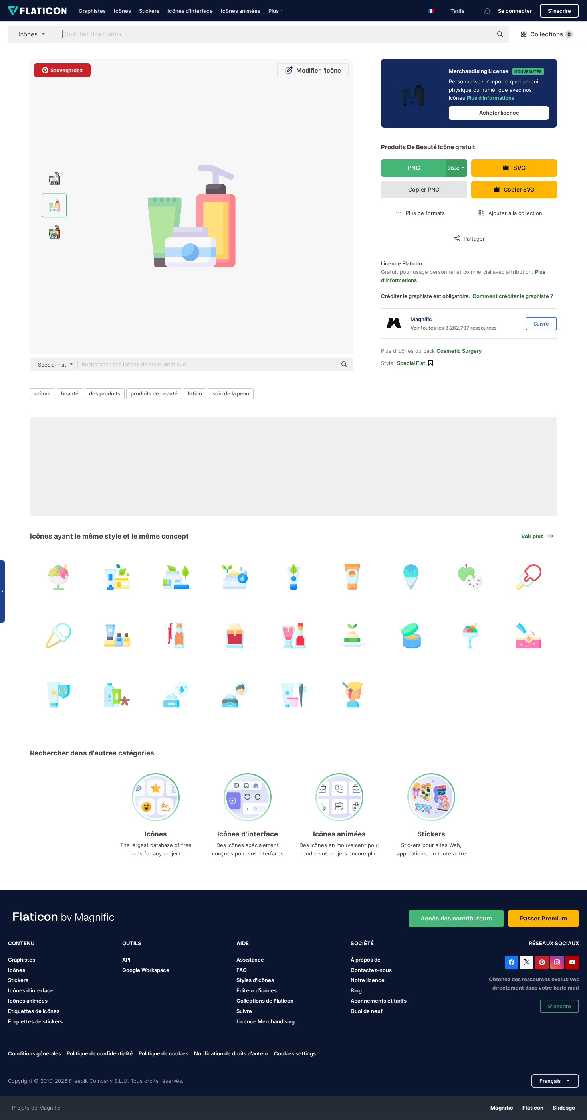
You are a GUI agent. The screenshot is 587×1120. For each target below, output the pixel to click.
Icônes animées (240, 11)
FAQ (241, 970)
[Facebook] (511, 962)
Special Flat (411, 363)
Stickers (149, 11)
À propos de (366, 959)
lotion (195, 393)
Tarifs (457, 11)
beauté (70, 393)
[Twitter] (526, 962)
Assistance (250, 959)
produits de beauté (154, 393)
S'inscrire (559, 11)
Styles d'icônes (255, 980)
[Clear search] (482, 34)
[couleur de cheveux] (293, 694)
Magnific (501, 1107)
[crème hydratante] (235, 577)
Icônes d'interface (190, 11)
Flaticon (532, 1107)
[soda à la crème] (176, 636)
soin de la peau (230, 393)
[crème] (176, 577)
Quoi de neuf (367, 1011)
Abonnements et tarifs (379, 1001)
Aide (242, 943)
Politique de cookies (163, 1053)
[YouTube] (572, 962)
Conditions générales (34, 1053)
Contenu (21, 943)
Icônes (122, 11)
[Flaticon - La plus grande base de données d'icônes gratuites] (37, 10)
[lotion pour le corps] (117, 694)
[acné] (529, 636)
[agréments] (117, 636)
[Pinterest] (542, 962)
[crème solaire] (352, 577)
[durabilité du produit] (411, 636)
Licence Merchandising (265, 1021)
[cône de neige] (411, 577)
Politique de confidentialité (100, 1053)
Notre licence (368, 980)
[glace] (58, 577)
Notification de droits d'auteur (231, 1053)
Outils (131, 943)
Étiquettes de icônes (33, 1011)
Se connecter (515, 11)
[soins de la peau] (117, 577)
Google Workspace (145, 970)
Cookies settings (295, 1054)
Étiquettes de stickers (35, 1021)
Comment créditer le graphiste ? (512, 296)
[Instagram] (557, 962)
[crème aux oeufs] (293, 636)
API (126, 959)
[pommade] (235, 694)
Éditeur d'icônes (256, 990)
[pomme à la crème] (470, 577)
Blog (356, 990)
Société (362, 943)
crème (42, 393)
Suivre (244, 1011)
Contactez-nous (371, 970)
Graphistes (92, 11)
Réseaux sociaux (554, 943)
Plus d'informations (490, 98)
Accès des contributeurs (456, 918)
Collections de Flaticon (265, 1001)
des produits (104, 393)
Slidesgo (564, 1107)
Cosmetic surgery (459, 351)
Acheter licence (499, 112)
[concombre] (352, 636)
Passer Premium (543, 918)
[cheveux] (352, 694)
